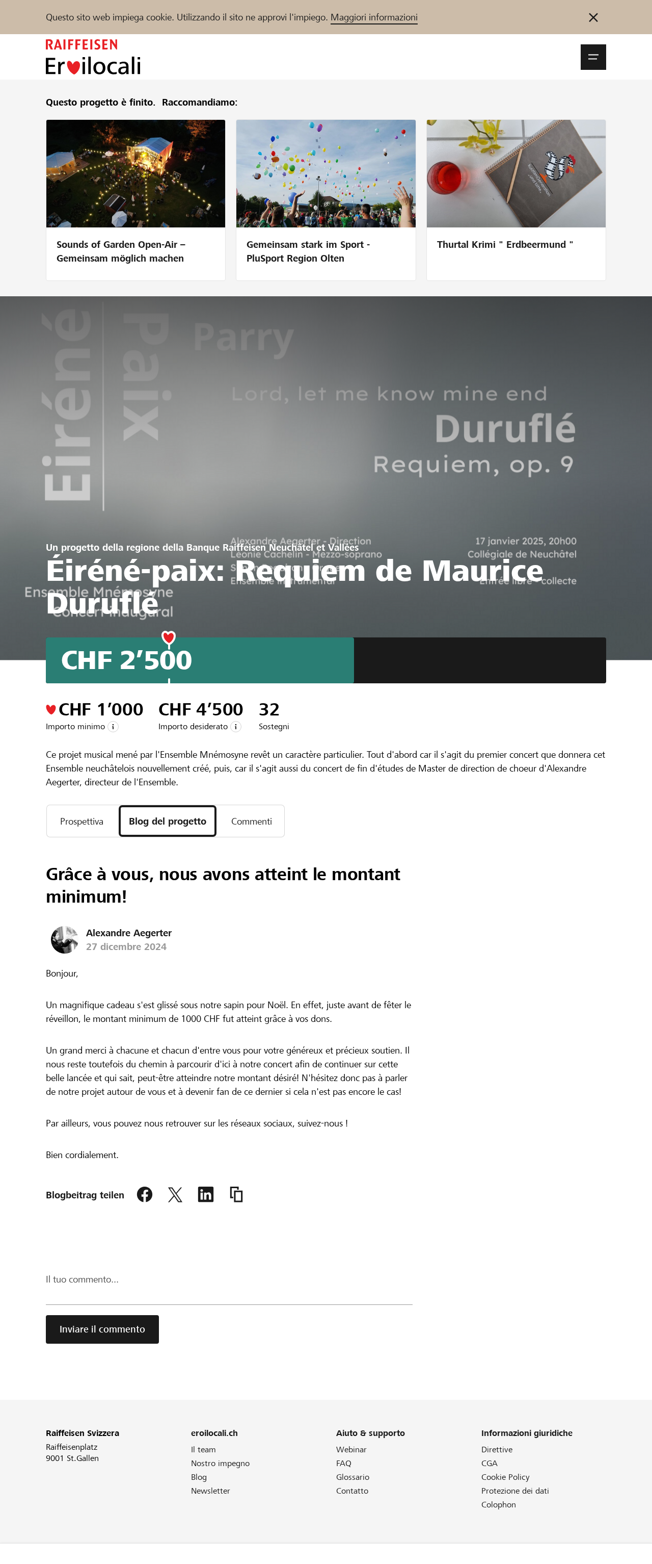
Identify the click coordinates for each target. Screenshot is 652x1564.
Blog (199, 1477)
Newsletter (210, 1491)
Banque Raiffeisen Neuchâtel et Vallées (272, 547)
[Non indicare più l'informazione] (593, 17)
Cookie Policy (505, 1477)
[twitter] (175, 1195)
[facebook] (144, 1195)
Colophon (498, 1504)
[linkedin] (206, 1195)
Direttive (496, 1449)
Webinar (351, 1449)
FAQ (343, 1463)
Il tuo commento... (82, 1279)
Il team (203, 1449)
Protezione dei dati (515, 1491)
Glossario (352, 1477)
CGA (489, 1463)
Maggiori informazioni (374, 17)
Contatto (352, 1491)
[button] (593, 57)
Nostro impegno (220, 1463)
